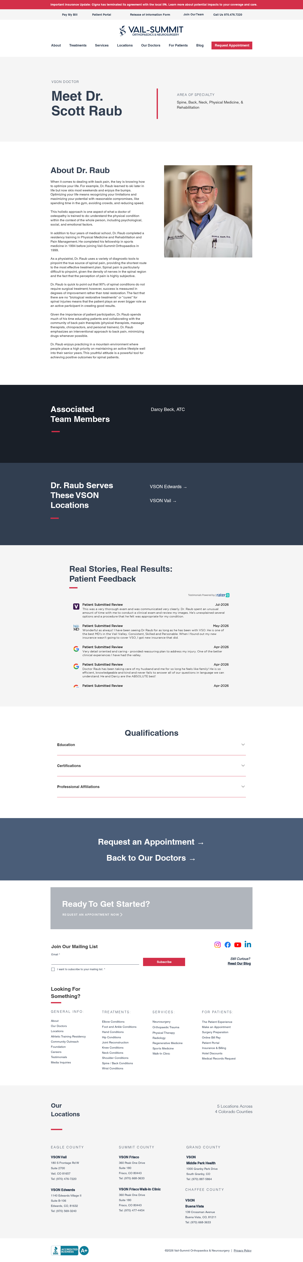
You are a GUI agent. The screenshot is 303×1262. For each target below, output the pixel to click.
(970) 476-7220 (66, 1179)
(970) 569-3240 (66, 1211)
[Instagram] (218, 945)
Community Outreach (65, 1041)
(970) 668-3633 (134, 1178)
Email (55, 954)
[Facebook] (228, 945)
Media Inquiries (61, 1062)
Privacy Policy (242, 1250)
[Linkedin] (248, 945)
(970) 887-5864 (201, 1179)
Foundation (58, 1046)
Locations (57, 1031)
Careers (56, 1052)
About (55, 1020)
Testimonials (59, 1057)
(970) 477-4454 (134, 1210)
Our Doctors (59, 1026)
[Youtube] (238, 945)
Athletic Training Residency (68, 1036)
